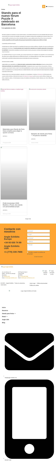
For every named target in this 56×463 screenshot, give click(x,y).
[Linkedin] (53, 267)
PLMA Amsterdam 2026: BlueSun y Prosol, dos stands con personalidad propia (12, 204)
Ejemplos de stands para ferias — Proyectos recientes (41, 134)
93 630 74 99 (7, 276)
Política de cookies (34, 285)
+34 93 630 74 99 (12, 242)
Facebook (26, 76)
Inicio (4, 307)
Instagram (31, 76)
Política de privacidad (42, 283)
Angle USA (5, 319)
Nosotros (5, 310)
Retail (4, 316)
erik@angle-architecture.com (27, 277)
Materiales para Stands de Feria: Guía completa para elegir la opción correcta (14, 131)
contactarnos (40, 74)
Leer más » (5, 136)
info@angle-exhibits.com (11, 277)
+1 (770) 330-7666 (13, 252)
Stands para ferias (8, 313)
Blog (3, 322)
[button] (28, 218)
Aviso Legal (32, 283)
